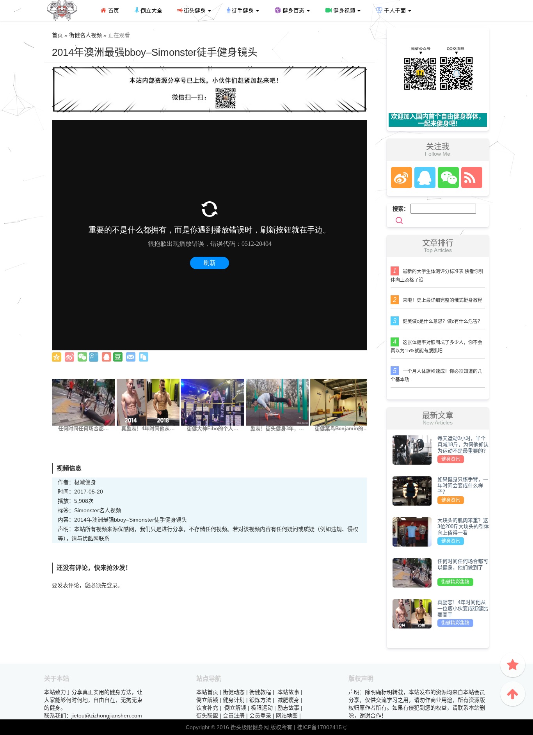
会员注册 (234, 715)
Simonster (86, 510)
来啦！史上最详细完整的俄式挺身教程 (442, 300)
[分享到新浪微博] (69, 357)
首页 (113, 10)
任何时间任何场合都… (83, 428)
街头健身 (194, 10)
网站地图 (287, 715)
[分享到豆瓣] (118, 357)
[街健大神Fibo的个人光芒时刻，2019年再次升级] (212, 402)
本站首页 (207, 692)
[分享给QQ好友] (106, 357)
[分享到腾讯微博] (93, 357)
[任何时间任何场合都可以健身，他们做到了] (83, 402)
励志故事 (288, 708)
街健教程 (260, 692)
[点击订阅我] (469, 177)
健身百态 (293, 10)
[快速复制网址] (143, 357)
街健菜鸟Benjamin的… (341, 428)
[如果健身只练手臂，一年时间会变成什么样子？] (412, 490)
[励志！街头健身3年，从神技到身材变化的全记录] (277, 402)
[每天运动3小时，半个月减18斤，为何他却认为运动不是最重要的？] (412, 449)
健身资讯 (450, 459)
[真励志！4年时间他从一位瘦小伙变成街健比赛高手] (148, 402)
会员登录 (260, 715)
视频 (115, 510)
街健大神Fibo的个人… (212, 428)
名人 (104, 510)
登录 (112, 585)
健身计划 (234, 700)
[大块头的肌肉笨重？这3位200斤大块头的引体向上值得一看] (412, 531)
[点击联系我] (401, 177)
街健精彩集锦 (455, 582)
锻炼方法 (260, 700)
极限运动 (262, 708)
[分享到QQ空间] (56, 357)
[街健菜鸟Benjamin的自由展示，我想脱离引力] (341, 402)
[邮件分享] (130, 357)
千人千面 (394, 10)
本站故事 (288, 692)
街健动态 (234, 692)
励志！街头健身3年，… (277, 428)
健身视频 (344, 10)
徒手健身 (242, 10)
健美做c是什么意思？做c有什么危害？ (442, 321)
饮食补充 (207, 708)
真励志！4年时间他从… (148, 428)
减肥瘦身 (288, 700)
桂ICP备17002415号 (322, 727)
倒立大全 (150, 10)
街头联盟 (207, 715)
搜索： (401, 209)
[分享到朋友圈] (82, 357)
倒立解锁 (207, 700)
